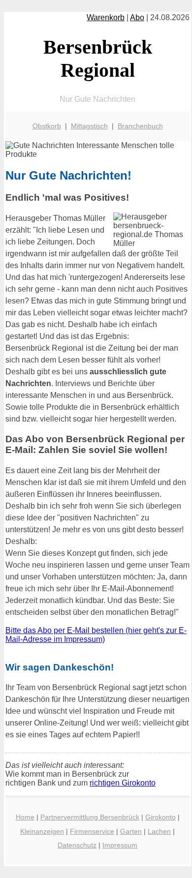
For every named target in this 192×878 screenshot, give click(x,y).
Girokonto (160, 817)
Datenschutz (77, 845)
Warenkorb (106, 17)
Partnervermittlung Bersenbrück (89, 817)
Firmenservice (92, 831)
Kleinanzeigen (42, 831)
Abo (137, 17)
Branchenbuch (140, 126)
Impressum (119, 845)
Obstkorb (46, 126)
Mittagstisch (89, 126)
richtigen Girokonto (123, 783)
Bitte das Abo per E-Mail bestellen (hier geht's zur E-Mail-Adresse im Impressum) (96, 634)
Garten (131, 831)
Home (25, 817)
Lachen (159, 831)
